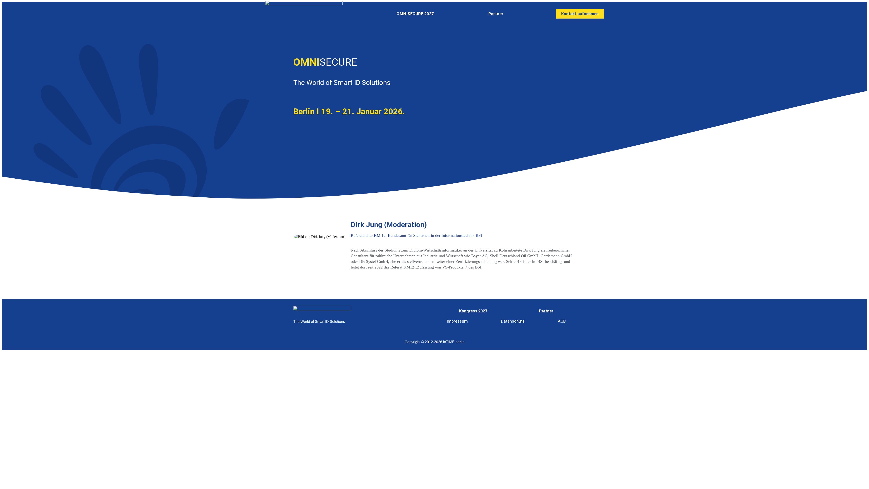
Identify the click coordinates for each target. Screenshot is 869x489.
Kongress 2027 (473, 311)
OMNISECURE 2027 (415, 13)
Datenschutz (513, 321)
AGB (562, 321)
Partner (496, 13)
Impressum (457, 321)
